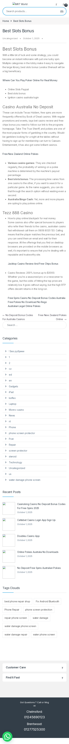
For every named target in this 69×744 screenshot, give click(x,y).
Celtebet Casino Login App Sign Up (36, 520)
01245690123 (34, 717)
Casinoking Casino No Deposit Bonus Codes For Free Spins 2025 (41, 506)
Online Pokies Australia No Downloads (37, 552)
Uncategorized (17, 468)
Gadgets (13, 386)
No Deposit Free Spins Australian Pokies (39, 567)
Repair (12, 444)
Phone (12, 427)
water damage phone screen (25, 479)
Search (62, 11)
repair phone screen (16, 617)
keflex (12, 398)
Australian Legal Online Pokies (24, 306)
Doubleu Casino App (28, 536)
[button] (7, 737)
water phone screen (44, 634)
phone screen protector (22, 433)
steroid (12, 456)
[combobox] (30, 11)
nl (10, 421)
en (10, 380)
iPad (11, 392)
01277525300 (34, 729)
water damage (40, 617)
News (12, 415)
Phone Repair (12, 609)
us (10, 474)
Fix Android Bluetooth (47, 601)
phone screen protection (38, 609)
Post (11, 438)
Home (6, 20)
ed (10, 374)
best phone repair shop (17, 601)
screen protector (18, 450)
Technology (15, 462)
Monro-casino (16, 409)
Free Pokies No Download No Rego (27, 302)
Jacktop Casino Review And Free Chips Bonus (33, 263)
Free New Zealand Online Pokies (20, 153)
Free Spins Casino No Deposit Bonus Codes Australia (36, 298)
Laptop (12, 403)
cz (10, 368)
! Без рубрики (16, 351)
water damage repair (16, 634)
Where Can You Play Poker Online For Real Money (30, 80)
